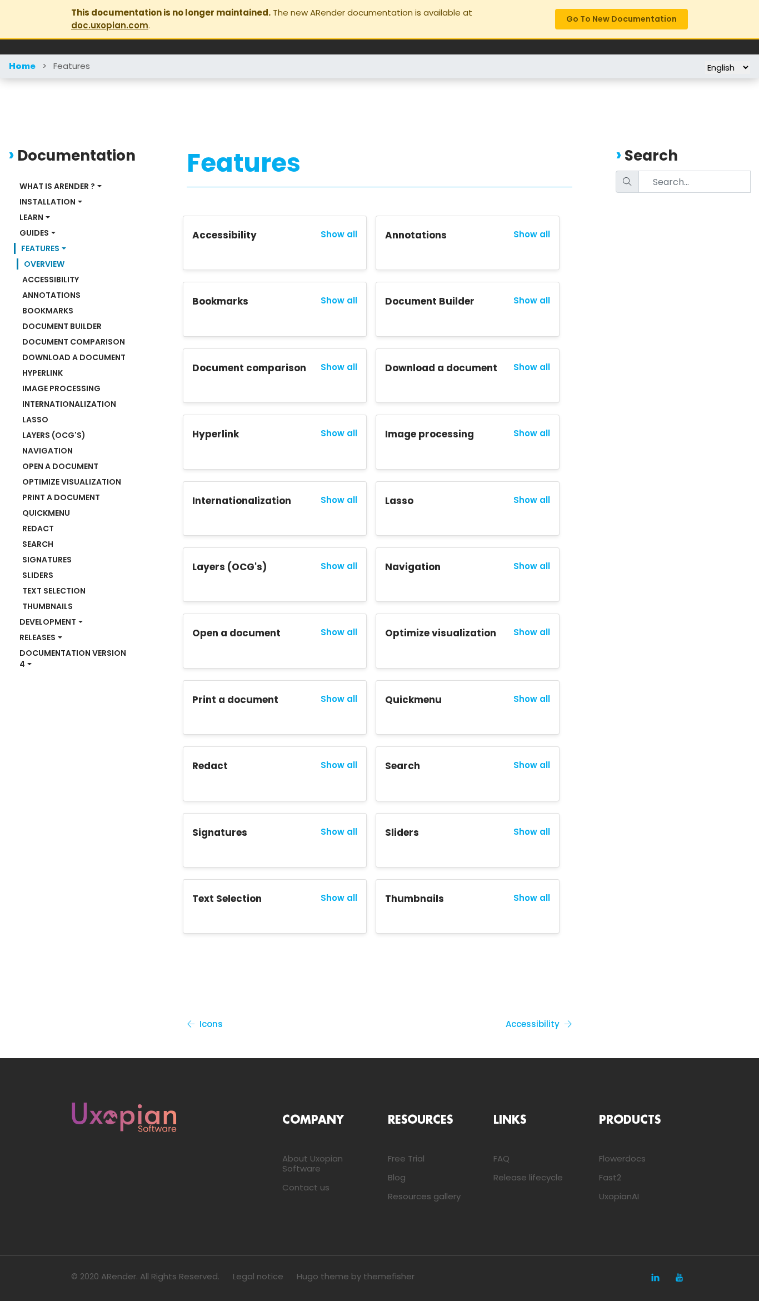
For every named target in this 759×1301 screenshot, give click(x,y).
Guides (34, 232)
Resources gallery (424, 1196)
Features (71, 66)
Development (47, 621)
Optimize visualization (71, 481)
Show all (339, 235)
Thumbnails (47, 606)
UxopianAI (619, 1196)
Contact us (305, 1187)
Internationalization (69, 404)
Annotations (51, 295)
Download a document (74, 357)
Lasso (35, 419)
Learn (31, 217)
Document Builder (62, 326)
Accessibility (50, 279)
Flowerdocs (622, 1158)
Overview (44, 264)
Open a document (60, 466)
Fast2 (610, 1177)
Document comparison (73, 341)
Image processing (61, 388)
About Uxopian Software (312, 1163)
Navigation (47, 450)
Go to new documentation (621, 18)
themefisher (389, 1276)
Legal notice (258, 1276)
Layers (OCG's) (54, 435)
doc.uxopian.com (109, 25)
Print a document (61, 497)
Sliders (37, 575)
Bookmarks (47, 310)
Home (22, 66)
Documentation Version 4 (73, 658)
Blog (397, 1177)
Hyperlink (42, 372)
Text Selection (54, 590)
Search (37, 544)
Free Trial (406, 1158)
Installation (47, 201)
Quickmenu (46, 513)
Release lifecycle (528, 1177)
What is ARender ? (57, 186)
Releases (37, 637)
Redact (38, 528)
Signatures (47, 559)
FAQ (501, 1158)
